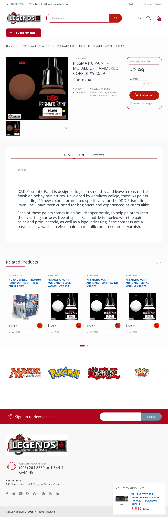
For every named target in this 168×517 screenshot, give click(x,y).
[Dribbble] (50, 493)
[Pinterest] (89, 80)
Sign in (158, 3)
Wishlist (137, 103)
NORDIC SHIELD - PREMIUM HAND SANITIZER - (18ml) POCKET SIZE (25, 283)
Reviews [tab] (98, 155)
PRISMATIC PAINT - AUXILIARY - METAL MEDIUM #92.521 (137, 283)
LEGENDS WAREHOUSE (20, 511)
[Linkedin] (57, 493)
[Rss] (27, 493)
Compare (149, 103)
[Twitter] (78, 80)
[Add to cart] (40, 326)
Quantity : (134, 78)
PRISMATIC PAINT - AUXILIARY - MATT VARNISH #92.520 (103, 283)
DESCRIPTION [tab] (74, 155)
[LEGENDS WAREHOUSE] (23, 18)
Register (148, 3)
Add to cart (146, 95)
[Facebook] (74, 80)
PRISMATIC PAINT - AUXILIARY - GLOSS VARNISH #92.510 (59, 283)
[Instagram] (20, 493)
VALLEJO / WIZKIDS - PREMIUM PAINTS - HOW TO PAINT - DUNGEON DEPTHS (145, 498)
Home (9, 46)
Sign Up (151, 416)
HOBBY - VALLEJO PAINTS (35, 46)
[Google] (84, 80)
